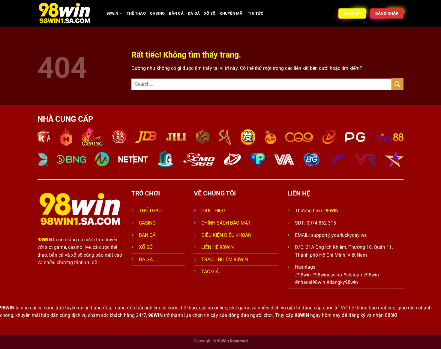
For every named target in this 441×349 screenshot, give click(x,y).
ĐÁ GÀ (194, 13)
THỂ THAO (136, 13)
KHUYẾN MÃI (232, 13)
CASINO (157, 13)
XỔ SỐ (209, 13)
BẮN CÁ (176, 13)
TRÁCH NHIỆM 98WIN (224, 259)
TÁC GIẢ (210, 271)
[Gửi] (398, 84)
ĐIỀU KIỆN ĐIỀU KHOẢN (226, 235)
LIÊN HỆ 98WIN (217, 247)
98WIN (112, 13)
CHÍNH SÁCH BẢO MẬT (226, 223)
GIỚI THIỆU (213, 210)
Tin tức (255, 13)
